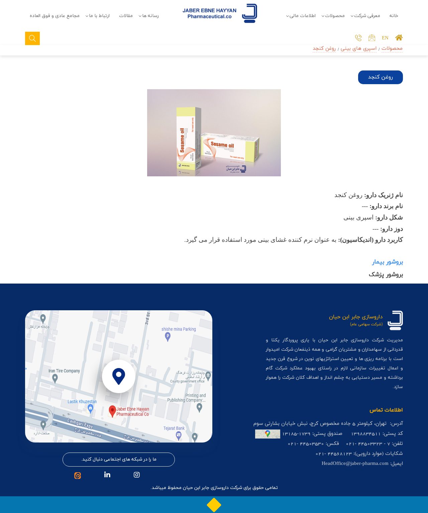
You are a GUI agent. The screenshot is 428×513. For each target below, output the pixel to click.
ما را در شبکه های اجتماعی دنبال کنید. (118, 459)
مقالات (126, 16)
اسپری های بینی (359, 48)
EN (385, 38)
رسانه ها (150, 16)
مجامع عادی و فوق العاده (55, 16)
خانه (394, 16)
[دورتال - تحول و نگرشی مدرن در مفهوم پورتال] (214, 504)
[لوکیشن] (118, 376)
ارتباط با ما (99, 16)
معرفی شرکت (367, 16)
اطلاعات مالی (303, 16)
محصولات (335, 16)
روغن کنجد (324, 48)
